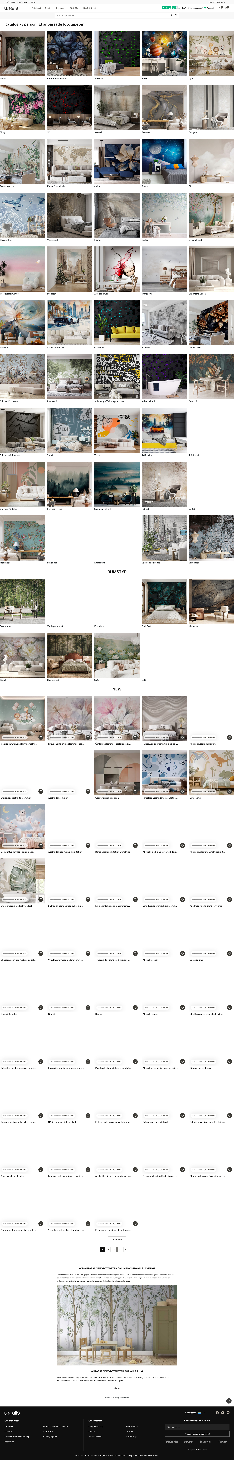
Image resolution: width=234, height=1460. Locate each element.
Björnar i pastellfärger (200, 1068)
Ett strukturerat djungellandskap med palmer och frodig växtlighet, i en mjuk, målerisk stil (113, 1230)
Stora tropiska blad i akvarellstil (16, 905)
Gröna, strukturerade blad (155, 1122)
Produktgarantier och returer (55, 1426)
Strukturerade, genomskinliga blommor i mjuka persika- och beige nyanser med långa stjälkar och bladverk (207, 1014)
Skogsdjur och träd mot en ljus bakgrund (19, 959)
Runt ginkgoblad (9, 1014)
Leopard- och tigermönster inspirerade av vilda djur (66, 1176)
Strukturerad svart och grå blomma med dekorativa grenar (160, 905)
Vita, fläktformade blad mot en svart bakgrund (66, 959)
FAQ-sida (9, 1426)
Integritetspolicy (95, 1426)
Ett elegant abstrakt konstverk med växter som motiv (113, 905)
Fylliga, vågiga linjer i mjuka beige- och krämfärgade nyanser (160, 743)
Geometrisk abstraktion (107, 797)
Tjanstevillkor (132, 1426)
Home (107, 1398)
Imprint (91, 1431)
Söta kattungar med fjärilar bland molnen (19, 851)
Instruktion (9, 1441)
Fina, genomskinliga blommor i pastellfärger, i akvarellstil (66, 743)
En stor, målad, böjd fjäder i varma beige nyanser (160, 1176)
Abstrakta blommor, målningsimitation (207, 851)
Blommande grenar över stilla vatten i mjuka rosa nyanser (207, 1176)
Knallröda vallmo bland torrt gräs (206, 905)
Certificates (48, 1431)
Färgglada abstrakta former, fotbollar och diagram (160, 797)
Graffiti (51, 1014)
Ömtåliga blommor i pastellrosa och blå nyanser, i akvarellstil (113, 743)
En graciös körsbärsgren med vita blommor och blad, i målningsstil (66, 1068)
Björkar (99, 1014)
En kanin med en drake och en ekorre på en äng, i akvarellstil (19, 1122)
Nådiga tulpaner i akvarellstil (62, 1122)
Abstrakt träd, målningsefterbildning (160, 851)
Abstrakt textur (150, 1014)
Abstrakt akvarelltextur (12, 1176)
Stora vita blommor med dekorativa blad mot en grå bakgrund (19, 1230)
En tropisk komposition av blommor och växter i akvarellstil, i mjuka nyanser (66, 905)
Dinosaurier (195, 797)
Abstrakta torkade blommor (203, 743)
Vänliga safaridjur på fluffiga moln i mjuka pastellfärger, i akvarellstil (19, 743)
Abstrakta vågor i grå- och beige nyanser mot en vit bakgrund (113, 1176)
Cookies (129, 1431)
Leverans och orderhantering (17, 1436)
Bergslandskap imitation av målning (112, 851)
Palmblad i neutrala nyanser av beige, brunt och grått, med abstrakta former (19, 1068)
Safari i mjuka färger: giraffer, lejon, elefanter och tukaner (207, 1122)
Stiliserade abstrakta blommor (16, 797)
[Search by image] (171, 15)
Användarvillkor (95, 1436)
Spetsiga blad (196, 959)
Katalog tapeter (50, 1436)
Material (8, 1431)
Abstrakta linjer (150, 959)
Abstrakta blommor (58, 797)
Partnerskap (131, 1436)
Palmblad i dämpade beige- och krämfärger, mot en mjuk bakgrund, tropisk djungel (113, 1068)
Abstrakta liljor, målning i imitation (65, 851)
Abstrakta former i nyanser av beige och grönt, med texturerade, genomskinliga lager (160, 1068)
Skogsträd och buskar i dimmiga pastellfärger (66, 1230)
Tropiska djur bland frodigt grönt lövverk (113, 959)
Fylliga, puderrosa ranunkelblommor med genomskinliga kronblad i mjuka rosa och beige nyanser (113, 1122)
